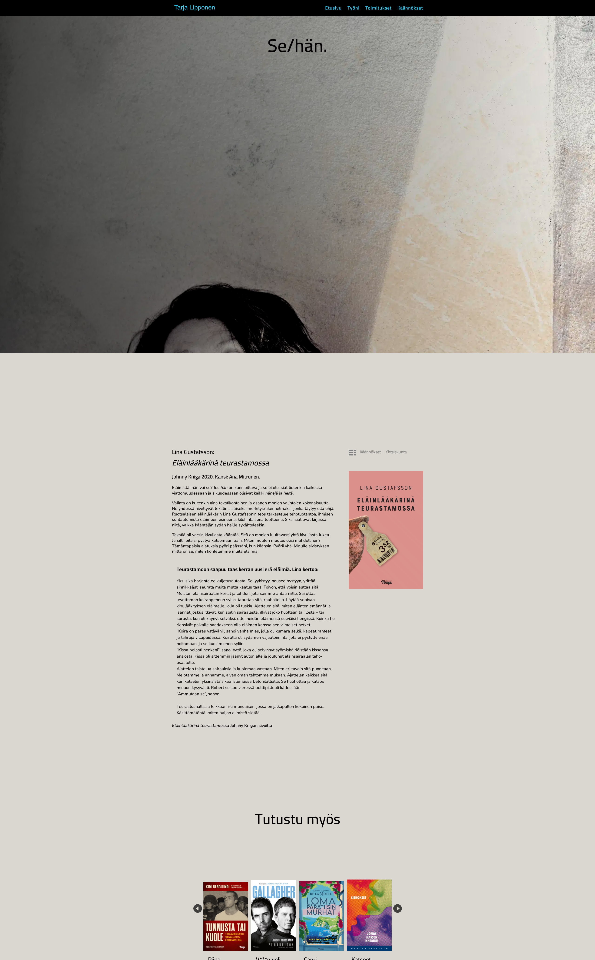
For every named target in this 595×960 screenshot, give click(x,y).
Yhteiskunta (396, 452)
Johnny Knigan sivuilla (222, 725)
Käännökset (410, 9)
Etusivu (333, 9)
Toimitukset (378, 9)
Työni (353, 9)
